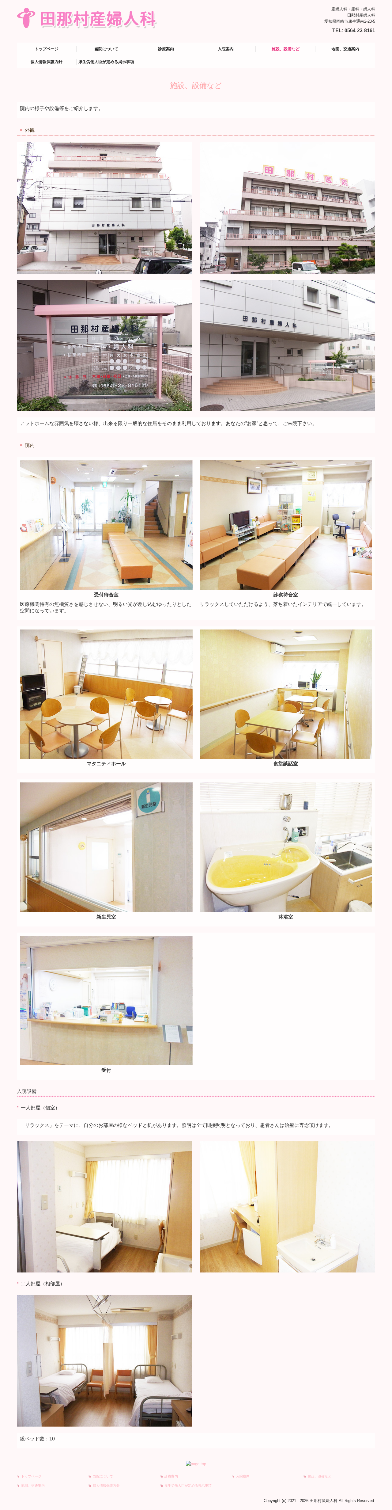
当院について (106, 49)
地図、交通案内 (345, 49)
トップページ (46, 49)
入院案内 (226, 49)
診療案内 (166, 49)
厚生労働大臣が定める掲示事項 (106, 61)
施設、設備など (286, 49)
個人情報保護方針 (46, 61)
